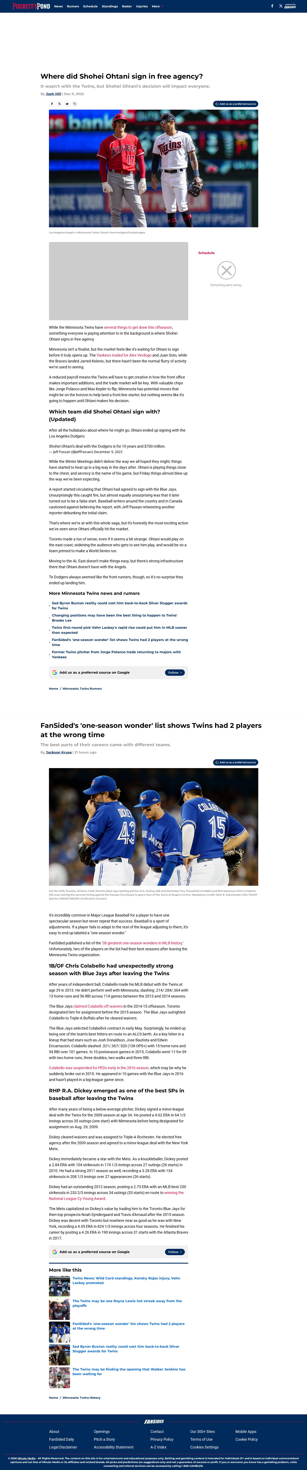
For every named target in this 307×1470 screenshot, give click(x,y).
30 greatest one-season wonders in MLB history (142, 943)
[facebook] (272, 6)
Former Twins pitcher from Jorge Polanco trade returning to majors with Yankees (116, 654)
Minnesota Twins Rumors (82, 689)
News (58, 6)
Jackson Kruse (59, 752)
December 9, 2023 (108, 452)
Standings (110, 6)
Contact (157, 1431)
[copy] (75, 104)
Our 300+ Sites (202, 1431)
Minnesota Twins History (81, 1398)
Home (53, 689)
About (54, 1431)
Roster (127, 6)
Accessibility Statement (114, 1447)
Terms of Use (201, 1439)
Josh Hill (53, 94)
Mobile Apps (245, 1431)
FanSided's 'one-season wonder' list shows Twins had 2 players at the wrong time (120, 642)
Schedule (90, 6)
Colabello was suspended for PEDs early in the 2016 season (99, 1068)
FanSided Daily (61, 1439)
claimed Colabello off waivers (98, 1006)
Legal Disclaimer (63, 1447)
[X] (281, 6)
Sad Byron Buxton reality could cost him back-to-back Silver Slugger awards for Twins (120, 605)
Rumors (73, 6)
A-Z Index (158, 1447)
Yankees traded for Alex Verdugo (124, 355)
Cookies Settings (204, 1447)
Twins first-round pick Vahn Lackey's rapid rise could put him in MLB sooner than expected (119, 630)
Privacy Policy (161, 1439)
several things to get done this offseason (138, 327)
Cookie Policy (246, 1439)
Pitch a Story (104, 1439)
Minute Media (26, 1458)
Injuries (142, 6)
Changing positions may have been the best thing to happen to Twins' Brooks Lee (114, 617)
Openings (102, 1431)
